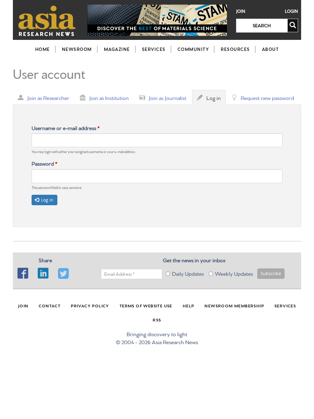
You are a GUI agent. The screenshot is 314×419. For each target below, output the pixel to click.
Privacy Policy (90, 305)
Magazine (117, 49)
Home (42, 49)
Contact (49, 305)
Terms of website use (146, 305)
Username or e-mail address (66, 127)
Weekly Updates (234, 273)
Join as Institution (109, 97)
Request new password (267, 97)
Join (240, 11)
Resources (235, 49)
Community (193, 49)
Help (188, 305)
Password (44, 163)
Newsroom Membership (234, 305)
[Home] (47, 21)
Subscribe (271, 273)
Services (154, 49)
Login (291, 11)
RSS (157, 319)
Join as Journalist (167, 97)
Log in (215, 99)
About (270, 49)
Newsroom (77, 49)
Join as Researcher (48, 97)
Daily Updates (188, 273)
